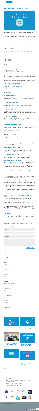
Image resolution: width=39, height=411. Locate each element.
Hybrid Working (6, 285)
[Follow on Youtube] (30, 409)
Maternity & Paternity (7, 288)
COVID (5, 259)
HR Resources (6, 278)
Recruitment (6, 298)
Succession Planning (7, 302)
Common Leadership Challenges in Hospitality (27, 328)
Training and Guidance (7, 305)
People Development (7, 291)
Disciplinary (6, 260)
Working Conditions (7, 307)
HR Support (6, 281)
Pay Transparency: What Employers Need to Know (11, 360)
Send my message (30, 247)
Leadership (5, 286)
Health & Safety (6, 272)
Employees (6, 264)
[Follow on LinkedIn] (32, 409)
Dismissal (5, 262)
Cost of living (6, 257)
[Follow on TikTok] (34, 409)
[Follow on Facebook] (26, 409)
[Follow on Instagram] (28, 409)
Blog (4, 253)
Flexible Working (6, 269)
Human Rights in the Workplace (9, 283)
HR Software (6, 279)
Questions (5, 297)
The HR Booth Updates (7, 304)
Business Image (10, 406)
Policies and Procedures (8, 295)
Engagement (6, 267)
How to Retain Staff (9, 328)
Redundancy (6, 300)
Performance (6, 293)
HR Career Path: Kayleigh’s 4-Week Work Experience (11, 344)
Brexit (5, 255)
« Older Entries (6, 368)
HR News (5, 276)
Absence (5, 252)
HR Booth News (6, 274)
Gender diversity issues (7, 271)
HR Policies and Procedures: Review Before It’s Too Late (27, 363)
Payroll (5, 290)
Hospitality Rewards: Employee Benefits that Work (26, 345)
